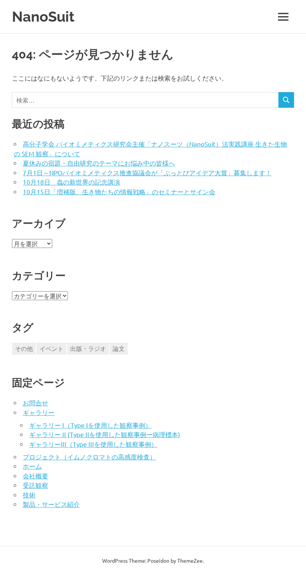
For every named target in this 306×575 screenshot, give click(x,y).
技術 (29, 495)
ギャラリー (38, 412)
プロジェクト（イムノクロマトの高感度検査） (89, 457)
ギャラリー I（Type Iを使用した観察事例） (90, 425)
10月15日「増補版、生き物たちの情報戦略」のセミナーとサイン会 (119, 191)
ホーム (32, 466)
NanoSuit (43, 16)
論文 (119, 348)
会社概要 (35, 476)
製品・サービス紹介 (51, 504)
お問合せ (35, 402)
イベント (51, 348)
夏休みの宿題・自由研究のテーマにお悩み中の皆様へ (99, 163)
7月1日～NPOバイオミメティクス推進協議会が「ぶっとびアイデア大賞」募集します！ (147, 172)
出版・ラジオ (88, 348)
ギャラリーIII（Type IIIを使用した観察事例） (93, 444)
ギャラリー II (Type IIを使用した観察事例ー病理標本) (104, 434)
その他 (24, 348)
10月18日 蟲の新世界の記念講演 (71, 182)
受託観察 (35, 485)
